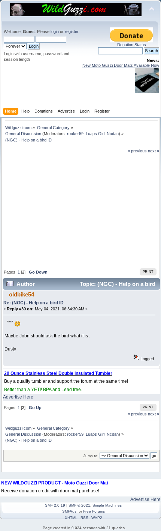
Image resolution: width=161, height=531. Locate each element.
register (71, 31)
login (55, 31)
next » (153, 151)
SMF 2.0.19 (55, 505)
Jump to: (90, 456)
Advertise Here (18, 397)
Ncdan (113, 133)
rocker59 (75, 133)
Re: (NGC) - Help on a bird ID (33, 302)
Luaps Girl (95, 133)
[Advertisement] (81, 210)
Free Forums (94, 511)
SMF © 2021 (79, 505)
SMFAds (69, 511)
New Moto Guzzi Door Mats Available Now (120, 65)
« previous (137, 151)
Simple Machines (107, 505)
